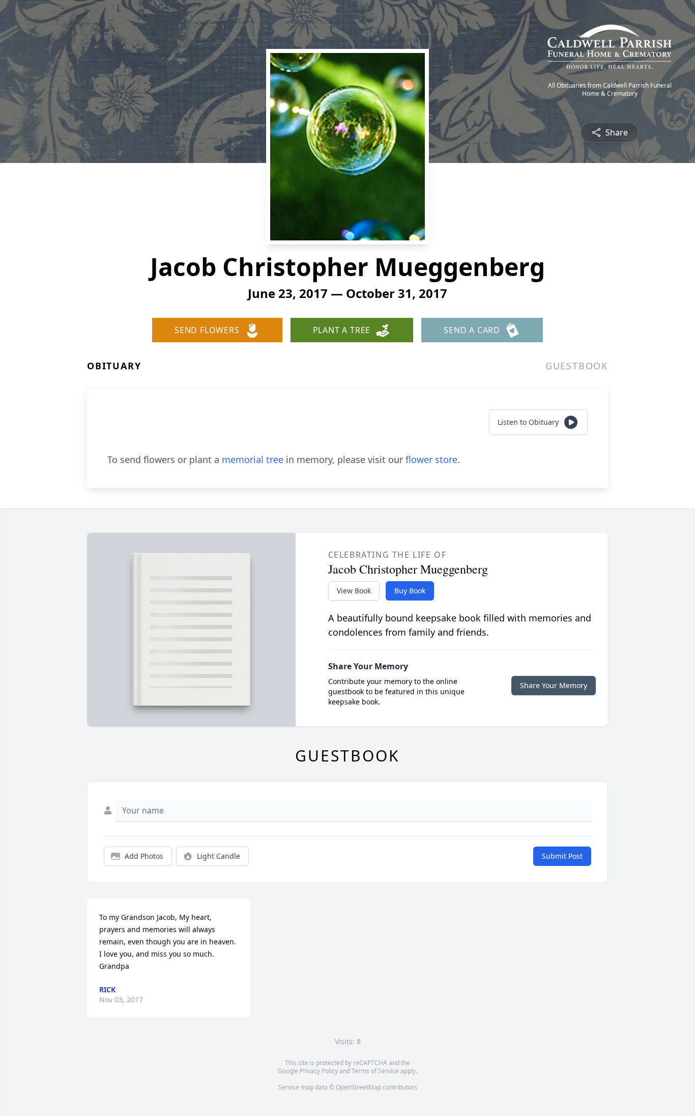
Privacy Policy (319, 1071)
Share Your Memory (553, 685)
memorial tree (252, 459)
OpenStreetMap (358, 1087)
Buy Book (409, 590)
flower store (431, 459)
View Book (354, 590)
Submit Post (562, 856)
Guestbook (576, 366)
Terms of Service (375, 1071)
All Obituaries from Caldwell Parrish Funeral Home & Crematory (610, 89)
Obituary (114, 366)
